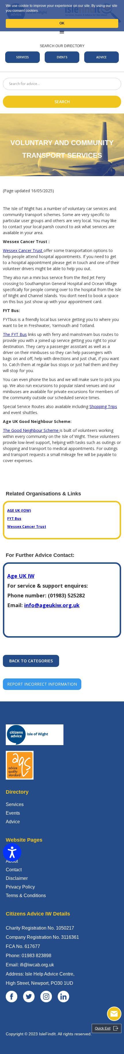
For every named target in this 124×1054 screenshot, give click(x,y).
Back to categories (31, 660)
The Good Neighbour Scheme (31, 430)
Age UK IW (20, 575)
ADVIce (101, 57)
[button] (62, 32)
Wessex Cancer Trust (23, 250)
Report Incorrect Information (42, 684)
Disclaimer (17, 878)
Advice (13, 821)
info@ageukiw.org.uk (52, 605)
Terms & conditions (26, 895)
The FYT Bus (15, 334)
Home (12, 852)
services (22, 57)
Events (62, 57)
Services (15, 804)
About (12, 861)
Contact (14, 869)
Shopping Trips (103, 406)
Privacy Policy (20, 886)
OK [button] (62, 23)
